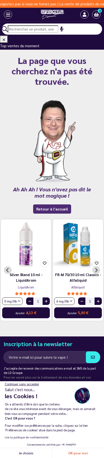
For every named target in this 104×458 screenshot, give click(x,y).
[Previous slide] (8, 270)
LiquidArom (26, 287)
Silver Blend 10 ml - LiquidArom (26, 277)
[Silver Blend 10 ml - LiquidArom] (26, 244)
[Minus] (29, 301)
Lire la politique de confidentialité (26, 437)
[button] (96, 14)
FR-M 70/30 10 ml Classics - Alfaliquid (78, 277)
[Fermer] (4, 39)
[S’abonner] (93, 357)
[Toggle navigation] (4, 14)
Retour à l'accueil (52, 208)
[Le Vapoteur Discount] (47, 14)
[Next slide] (96, 270)
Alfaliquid (78, 287)
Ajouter (26, 312)
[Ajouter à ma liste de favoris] (44, 263)
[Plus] (46, 301)
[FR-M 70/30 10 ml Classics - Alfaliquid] (78, 244)
